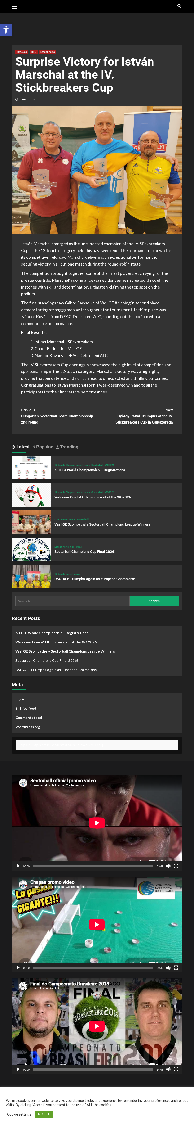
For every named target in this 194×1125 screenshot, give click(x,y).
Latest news (47, 52)
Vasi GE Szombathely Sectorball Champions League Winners (102, 524)
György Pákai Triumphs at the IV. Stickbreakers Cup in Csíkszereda (144, 416)
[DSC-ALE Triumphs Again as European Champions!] (31, 583)
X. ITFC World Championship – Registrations (89, 470)
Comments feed (28, 717)
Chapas (70, 465)
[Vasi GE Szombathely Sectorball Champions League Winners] (31, 529)
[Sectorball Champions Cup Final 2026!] (31, 556)
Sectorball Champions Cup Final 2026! (84, 552)
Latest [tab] (22, 447)
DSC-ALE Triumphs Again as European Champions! (94, 579)
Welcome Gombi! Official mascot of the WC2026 (92, 497)
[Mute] (168, 866)
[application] (97, 823)
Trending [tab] (68, 447)
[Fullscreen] (176, 866)
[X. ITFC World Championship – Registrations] (31, 474)
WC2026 (109, 465)
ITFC (33, 52)
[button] (6, 30)
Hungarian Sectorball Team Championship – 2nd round (58, 416)
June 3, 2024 (27, 99)
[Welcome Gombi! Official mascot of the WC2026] (31, 502)
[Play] (18, 866)
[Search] (179, 6)
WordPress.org (27, 727)
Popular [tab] (44, 447)
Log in (20, 699)
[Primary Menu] (16, 6)
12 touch (22, 52)
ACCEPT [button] (44, 1114)
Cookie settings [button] (19, 1114)
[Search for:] (72, 601)
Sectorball (97, 465)
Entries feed (25, 708)
